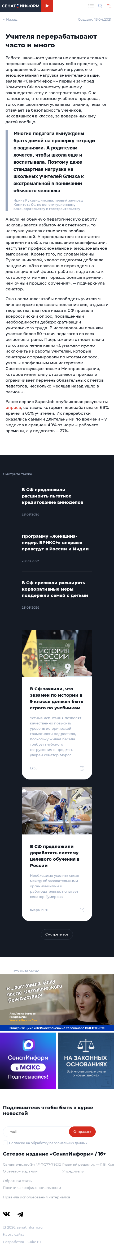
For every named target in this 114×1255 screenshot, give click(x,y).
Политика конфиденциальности (32, 1187)
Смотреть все (56, 934)
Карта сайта (13, 1234)
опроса (13, 407)
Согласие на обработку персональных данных (48, 1143)
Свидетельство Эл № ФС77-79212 (32, 1164)
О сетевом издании (20, 1171)
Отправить (82, 1132)
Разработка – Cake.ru (22, 1242)
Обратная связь (17, 1181)
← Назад (10, 19)
